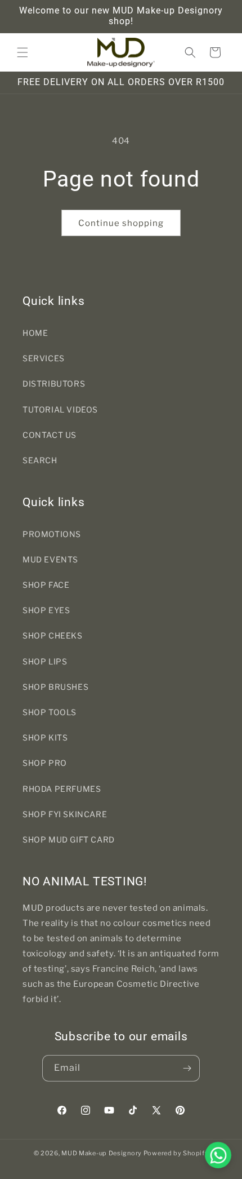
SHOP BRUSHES (55, 687)
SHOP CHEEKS (53, 635)
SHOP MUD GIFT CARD (69, 839)
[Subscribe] (186, 1068)
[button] (22, 52)
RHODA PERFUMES (62, 789)
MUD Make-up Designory (101, 1153)
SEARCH (40, 460)
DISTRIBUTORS (54, 383)
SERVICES (44, 358)
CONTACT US (50, 435)
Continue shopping (121, 223)
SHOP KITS (45, 737)
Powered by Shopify (176, 1153)
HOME (35, 333)
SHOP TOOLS (50, 712)
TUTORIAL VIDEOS (60, 409)
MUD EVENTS (50, 559)
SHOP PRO (45, 763)
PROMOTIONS (52, 534)
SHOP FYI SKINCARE (65, 814)
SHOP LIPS (45, 661)
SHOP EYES (46, 610)
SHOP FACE (46, 585)
